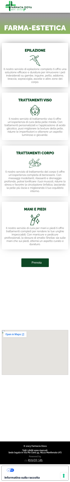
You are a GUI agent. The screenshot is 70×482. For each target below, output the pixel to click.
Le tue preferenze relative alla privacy (38, 470)
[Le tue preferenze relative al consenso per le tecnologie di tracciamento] (63, 475)
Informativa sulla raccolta (22, 477)
